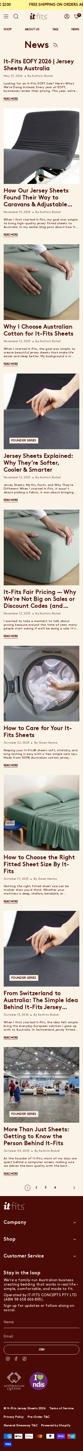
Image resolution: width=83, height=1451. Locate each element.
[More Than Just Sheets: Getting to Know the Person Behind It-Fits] (41, 1085)
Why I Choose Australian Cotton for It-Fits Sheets (39, 330)
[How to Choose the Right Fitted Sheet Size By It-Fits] (41, 813)
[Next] (69, 1187)
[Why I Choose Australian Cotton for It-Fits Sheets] (41, 282)
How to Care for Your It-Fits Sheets (38, 732)
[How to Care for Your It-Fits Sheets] (41, 683)
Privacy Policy (14, 1416)
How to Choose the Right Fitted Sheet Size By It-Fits (39, 864)
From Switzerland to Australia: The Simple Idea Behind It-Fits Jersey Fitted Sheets (41, 1001)
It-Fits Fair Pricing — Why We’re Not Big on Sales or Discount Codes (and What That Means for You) (41, 599)
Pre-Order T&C (39, 1416)
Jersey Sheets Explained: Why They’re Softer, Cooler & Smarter (38, 463)
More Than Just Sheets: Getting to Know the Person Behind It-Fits (36, 1136)
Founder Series (23, 440)
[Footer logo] (14, 1205)
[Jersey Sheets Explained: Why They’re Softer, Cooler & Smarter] (41, 411)
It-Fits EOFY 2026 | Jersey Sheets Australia (39, 65)
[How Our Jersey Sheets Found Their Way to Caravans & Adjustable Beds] (41, 146)
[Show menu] (6, 16)
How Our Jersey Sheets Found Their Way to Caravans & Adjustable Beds (36, 198)
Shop (9, 1239)
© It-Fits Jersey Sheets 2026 (25, 1408)
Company (15, 1222)
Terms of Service (61, 1408)
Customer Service (24, 1256)
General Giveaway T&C (21, 1425)
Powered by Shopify (56, 1425)
